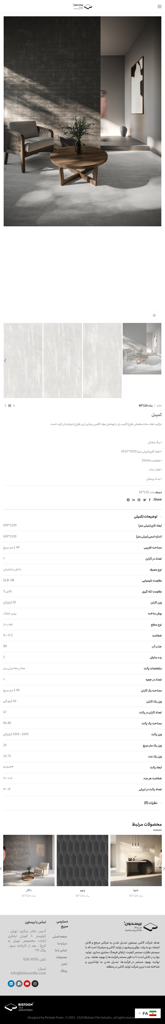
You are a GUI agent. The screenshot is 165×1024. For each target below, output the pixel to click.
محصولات (61, 957)
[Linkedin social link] (133, 500)
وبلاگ (63, 971)
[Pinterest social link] (139, 500)
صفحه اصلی (60, 936)
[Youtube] (27, 983)
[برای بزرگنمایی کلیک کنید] (154, 315)
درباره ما (62, 943)
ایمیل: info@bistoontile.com (28, 971)
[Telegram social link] (128, 500)
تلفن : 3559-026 (34, 959)
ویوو (82, 890)
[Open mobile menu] (159, 6)
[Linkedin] (11, 983)
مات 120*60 (146, 405)
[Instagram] (35, 983)
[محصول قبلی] (14, 406)
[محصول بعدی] (5, 406)
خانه (159, 405)
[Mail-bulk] (19, 983)
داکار (29, 890)
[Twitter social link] (144, 500)
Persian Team (54, 1017)
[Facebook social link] (149, 500)
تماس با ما (61, 950)
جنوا (136, 890)
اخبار (64, 964)
